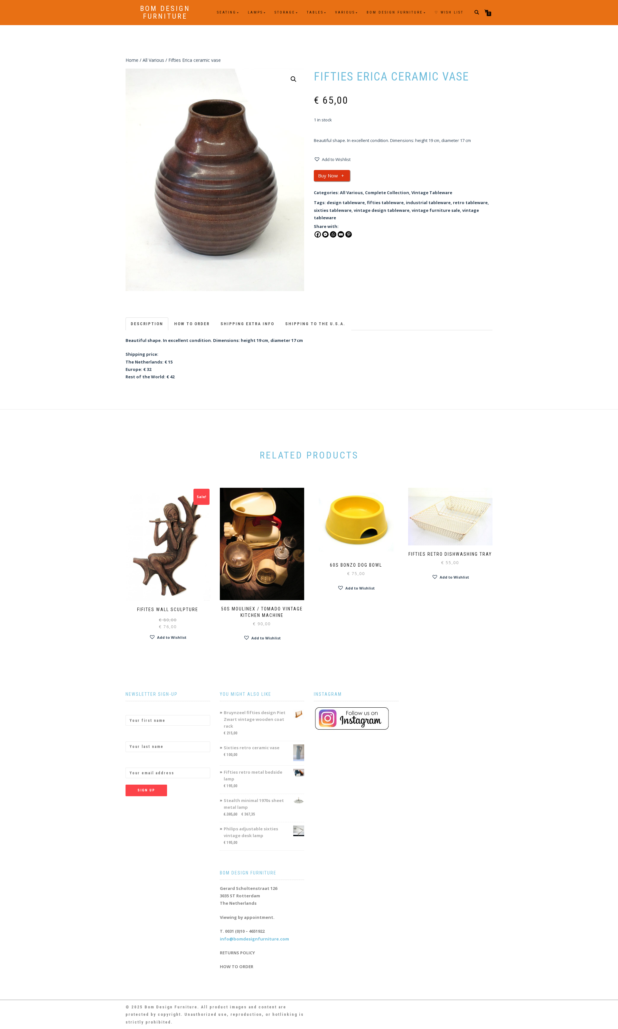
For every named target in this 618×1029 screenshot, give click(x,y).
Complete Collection (387, 192)
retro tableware (470, 202)
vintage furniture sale (436, 210)
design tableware (346, 202)
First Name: (138, 710)
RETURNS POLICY (237, 953)
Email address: (141, 762)
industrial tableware (428, 202)
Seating (226, 12)
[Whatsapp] (333, 234)
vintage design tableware (381, 210)
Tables (315, 12)
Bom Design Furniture (165, 12)
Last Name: (137, 736)
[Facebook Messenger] (325, 234)
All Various (153, 60)
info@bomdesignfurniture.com (254, 939)
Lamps (255, 12)
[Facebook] (317, 234)
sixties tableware (332, 210)
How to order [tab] (192, 323)
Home (132, 60)
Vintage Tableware (431, 192)
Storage (285, 12)
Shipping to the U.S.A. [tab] (315, 323)
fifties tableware (385, 202)
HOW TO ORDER (236, 966)
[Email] (341, 234)
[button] (293, 79)
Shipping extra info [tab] (247, 323)
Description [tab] (147, 323)
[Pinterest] (348, 234)
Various (345, 12)
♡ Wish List (449, 12)
